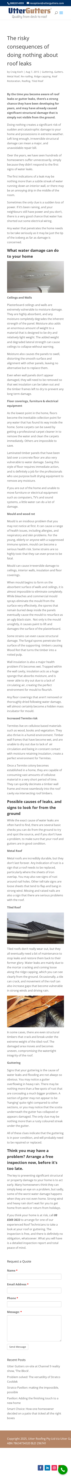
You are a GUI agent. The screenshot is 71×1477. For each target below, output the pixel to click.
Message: (14, 1312)
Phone (12, 1298)
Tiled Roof (37, 81)
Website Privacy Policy (53, 1457)
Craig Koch (17, 71)
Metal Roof (13, 76)
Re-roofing (27, 76)
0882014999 (17, 3)
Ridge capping (42, 76)
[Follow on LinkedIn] (47, 1468)
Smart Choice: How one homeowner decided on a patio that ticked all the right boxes (34, 1413)
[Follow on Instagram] (54, 1468)
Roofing (26, 81)
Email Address (18, 1284)
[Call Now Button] (63, 1469)
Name (12, 1270)
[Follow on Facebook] (40, 1468)
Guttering (47, 71)
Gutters (58, 71)
